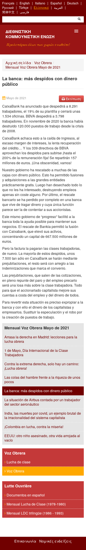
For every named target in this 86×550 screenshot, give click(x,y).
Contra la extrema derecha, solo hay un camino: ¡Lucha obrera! (41, 366)
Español (56, 3)
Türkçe (23, 7)
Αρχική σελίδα (18, 62)
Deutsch (73, 3)
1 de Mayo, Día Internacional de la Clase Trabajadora (36, 352)
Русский (8, 7)
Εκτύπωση (73, 99)
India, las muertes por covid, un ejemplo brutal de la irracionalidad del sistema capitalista (42, 415)
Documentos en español (25, 495)
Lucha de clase (18, 461)
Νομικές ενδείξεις (55, 541)
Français (8, 3)
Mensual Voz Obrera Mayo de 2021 (33, 67)
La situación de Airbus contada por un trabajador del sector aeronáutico (42, 402)
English (25, 3)
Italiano (40, 3)
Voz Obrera (43, 62)
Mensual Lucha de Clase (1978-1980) (36, 504)
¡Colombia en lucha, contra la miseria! (33, 426)
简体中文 (8, 12)
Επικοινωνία (25, 541)
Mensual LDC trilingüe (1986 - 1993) (35, 513)
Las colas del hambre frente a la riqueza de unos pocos (42, 379)
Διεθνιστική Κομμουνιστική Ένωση (30, 34)
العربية (58, 7)
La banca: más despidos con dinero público (38, 390)
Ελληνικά (41, 7)
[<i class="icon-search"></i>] (79, 19)
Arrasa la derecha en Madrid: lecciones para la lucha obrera (40, 339)
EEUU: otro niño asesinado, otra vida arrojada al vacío (42, 438)
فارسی (24, 12)
